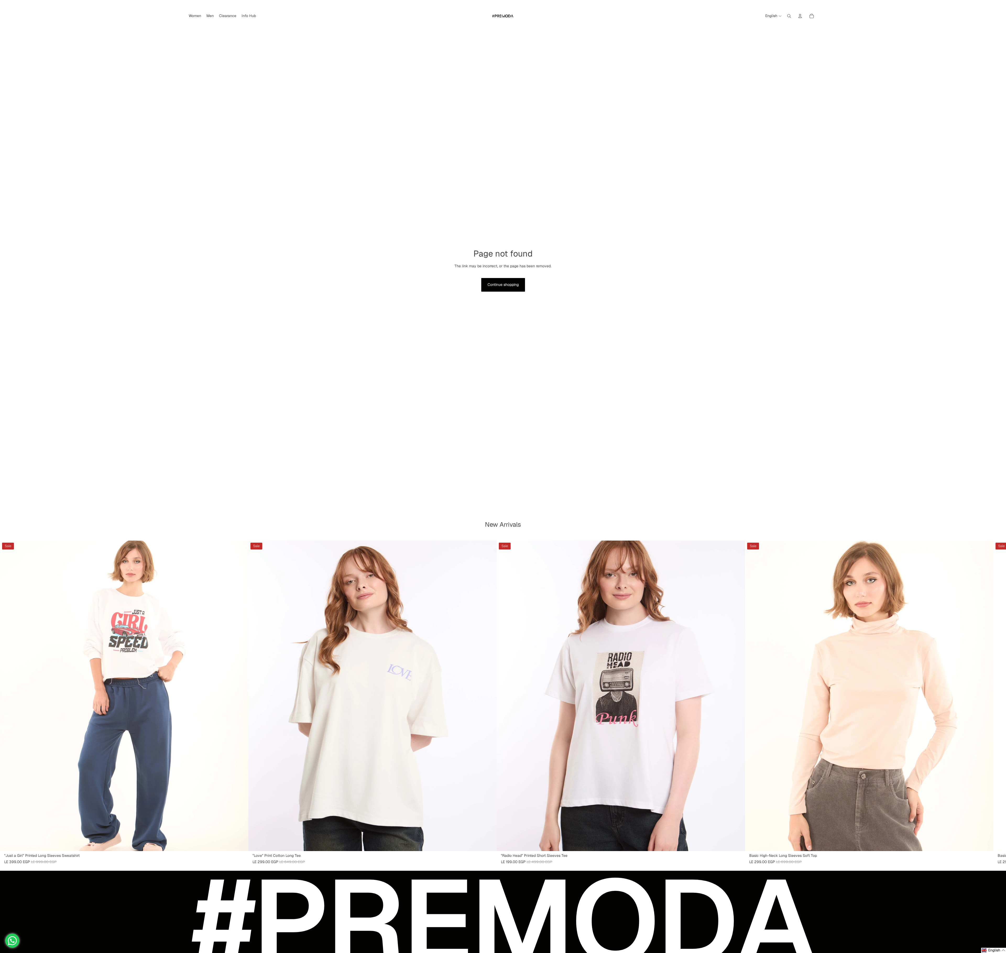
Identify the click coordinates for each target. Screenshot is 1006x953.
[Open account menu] (800, 16)
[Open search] (789, 16)
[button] (993, 950)
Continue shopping (503, 284)
